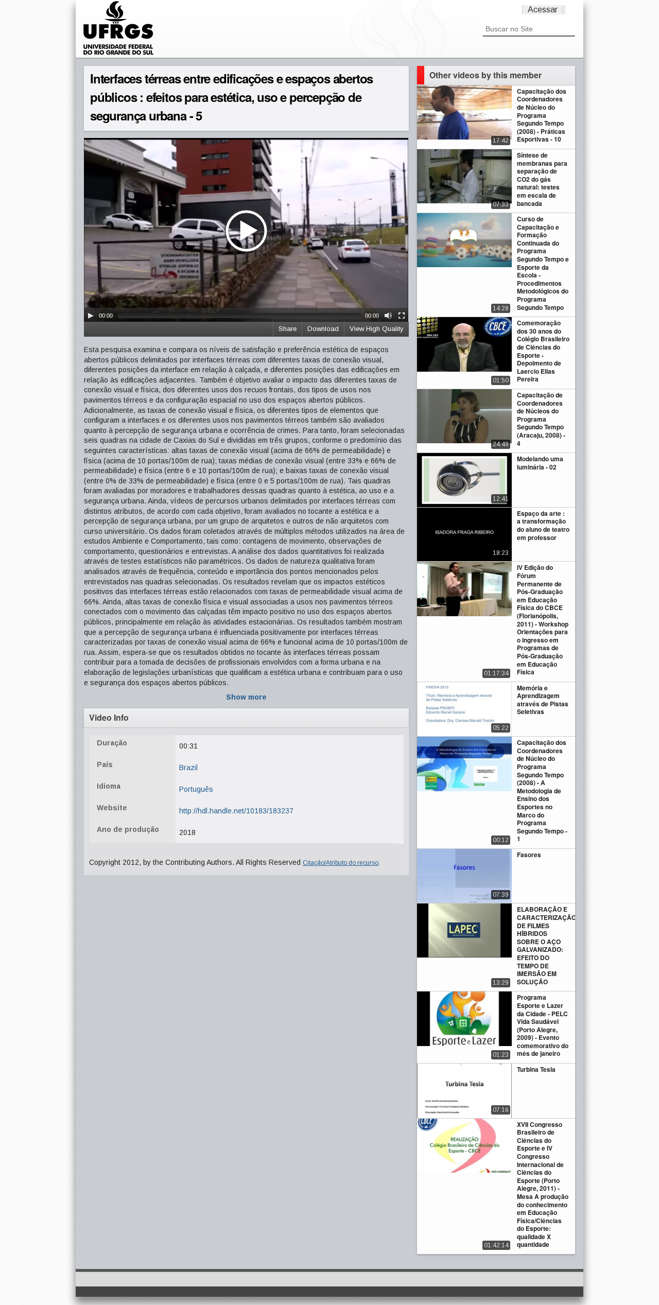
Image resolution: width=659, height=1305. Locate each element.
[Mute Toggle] (388, 315)
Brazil (188, 767)
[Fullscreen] (401, 315)
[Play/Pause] (90, 315)
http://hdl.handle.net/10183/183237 (236, 811)
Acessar (543, 9)
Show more (246, 697)
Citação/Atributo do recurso (340, 862)
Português (196, 789)
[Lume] (118, 53)
